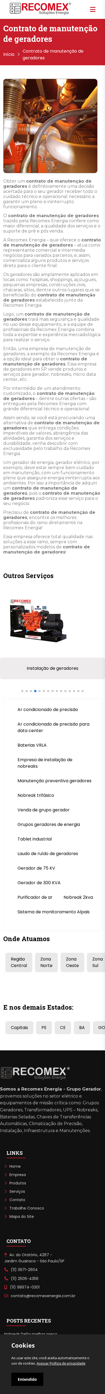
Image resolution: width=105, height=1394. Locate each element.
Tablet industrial (35, 839)
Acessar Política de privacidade (61, 1363)
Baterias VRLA (32, 745)
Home (15, 1166)
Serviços (17, 1191)
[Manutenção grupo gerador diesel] (37, 654)
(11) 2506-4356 (24, 1278)
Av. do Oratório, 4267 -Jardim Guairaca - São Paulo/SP (34, 1257)
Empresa (17, 1174)
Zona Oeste (72, 962)
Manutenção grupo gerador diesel (53, 668)
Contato (17, 1199)
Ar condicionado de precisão (48, 709)
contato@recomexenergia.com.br (43, 1296)
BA (82, 1027)
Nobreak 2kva (78, 897)
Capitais (19, 1027)
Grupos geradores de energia (49, 824)
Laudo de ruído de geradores (48, 853)
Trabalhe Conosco (26, 1208)
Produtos (17, 1183)
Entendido (27, 1379)
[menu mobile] (93, 9)
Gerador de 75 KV (36, 868)
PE (44, 1027)
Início (9, 54)
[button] (22, 691)
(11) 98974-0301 (25, 1287)
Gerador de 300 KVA (39, 883)
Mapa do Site (21, 1216)
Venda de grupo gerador (44, 810)
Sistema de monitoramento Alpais (54, 912)
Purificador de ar (35, 897)
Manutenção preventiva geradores (55, 781)
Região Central (19, 962)
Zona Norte (46, 962)
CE (63, 1027)
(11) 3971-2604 (24, 1269)
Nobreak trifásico (36, 795)
